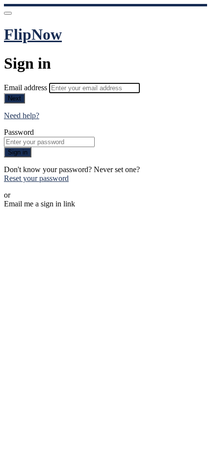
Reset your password (36, 178)
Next (14, 98)
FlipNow (33, 34)
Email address (26, 87)
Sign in (17, 152)
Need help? (21, 115)
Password (19, 132)
